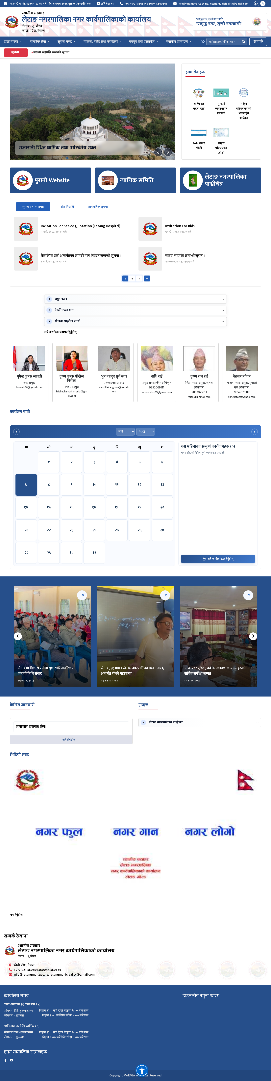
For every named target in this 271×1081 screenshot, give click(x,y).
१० (94, 485)
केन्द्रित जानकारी (22, 704)
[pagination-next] (147, 278)
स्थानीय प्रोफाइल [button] (177, 41)
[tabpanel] (135, 249)
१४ (26, 507)
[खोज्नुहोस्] (243, 41)
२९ (49, 553)
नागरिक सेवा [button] (38, 41)
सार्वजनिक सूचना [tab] (98, 206)
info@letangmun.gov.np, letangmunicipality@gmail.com (213, 4)
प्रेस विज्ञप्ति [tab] (67, 206)
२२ (49, 530)
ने (263, 3)
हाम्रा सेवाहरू (195, 72)
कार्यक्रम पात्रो (20, 411)
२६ (139, 530)
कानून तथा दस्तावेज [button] (142, 41)
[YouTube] (11, 1060)
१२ (139, 485)
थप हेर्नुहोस (16, 914)
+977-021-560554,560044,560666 (145, 4)
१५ (49, 507)
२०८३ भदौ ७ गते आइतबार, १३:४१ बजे (27, 4)
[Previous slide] (158, 152)
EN (257, 3)
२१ (26, 530)
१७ (94, 507)
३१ (94, 553)
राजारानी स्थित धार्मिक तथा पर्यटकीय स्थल (57, 148)
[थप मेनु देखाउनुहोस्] (203, 42)
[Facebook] (5, 1060)
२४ (94, 530)
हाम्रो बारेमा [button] (11, 41)
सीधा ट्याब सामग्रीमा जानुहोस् (28, 722)
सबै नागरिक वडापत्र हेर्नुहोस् (60, 332)
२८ (26, 553)
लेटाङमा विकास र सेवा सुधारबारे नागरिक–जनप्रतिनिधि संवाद (45, 671)
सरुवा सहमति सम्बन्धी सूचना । (52, 52)
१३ (162, 485)
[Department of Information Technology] (12, 22)
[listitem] (73, 229)
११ (117, 485)
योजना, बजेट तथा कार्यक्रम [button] (101, 41)
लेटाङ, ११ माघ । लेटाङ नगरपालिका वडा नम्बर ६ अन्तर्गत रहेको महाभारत (132, 671)
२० (162, 507)
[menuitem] (47, 4)
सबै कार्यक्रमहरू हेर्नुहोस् (221, 558)
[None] (92, 112)
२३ (71, 530)
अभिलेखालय (107, 4)
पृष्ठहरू (143, 704)
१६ (71, 507)
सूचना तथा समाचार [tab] (36, 206)
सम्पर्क (258, 41)
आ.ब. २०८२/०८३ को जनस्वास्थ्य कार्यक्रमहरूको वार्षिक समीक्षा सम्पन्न (215, 671)
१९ (139, 507)
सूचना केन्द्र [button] (65, 41)
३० (71, 553)
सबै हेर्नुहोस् (69, 739)
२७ (162, 530)
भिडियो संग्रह (19, 754)
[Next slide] (168, 152)
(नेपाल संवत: (69, 4)
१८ (117, 507)
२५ (117, 530)
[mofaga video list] (135, 838)
